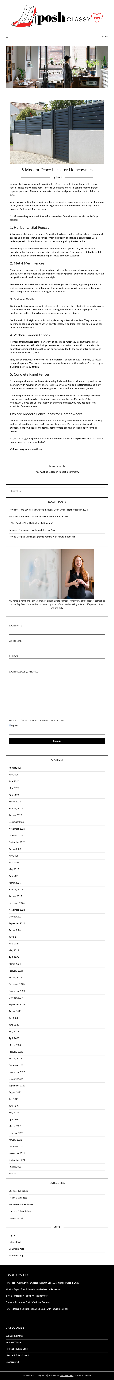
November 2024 (17, 910)
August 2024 (15, 930)
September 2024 (17, 923)
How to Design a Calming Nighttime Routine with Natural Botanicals (42, 537)
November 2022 (17, 1072)
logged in (53, 472)
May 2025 (14, 869)
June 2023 (14, 1025)
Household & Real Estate (21, 1204)
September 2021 (17, 1160)
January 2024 (15, 977)
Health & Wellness (18, 1198)
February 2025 (16, 890)
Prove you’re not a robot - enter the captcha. (37, 720)
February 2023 (16, 1052)
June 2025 (14, 863)
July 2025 (14, 856)
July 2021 (14, 1174)
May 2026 (14, 788)
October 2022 (16, 1079)
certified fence (19, 406)
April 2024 (14, 957)
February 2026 (16, 808)
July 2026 (14, 775)
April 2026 (14, 795)
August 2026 (15, 768)
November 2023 (17, 991)
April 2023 (14, 1038)
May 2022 (14, 1113)
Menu (105, 36)
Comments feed (16, 1249)
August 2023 (15, 1011)
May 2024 (14, 950)
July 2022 (14, 1099)
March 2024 (15, 964)
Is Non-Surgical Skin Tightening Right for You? (31, 523)
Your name (15, 626)
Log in (12, 1235)
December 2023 (17, 984)
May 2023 (14, 1032)
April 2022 (14, 1119)
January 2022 (15, 1140)
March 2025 (15, 883)
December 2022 (17, 1065)
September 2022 (17, 1086)
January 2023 (15, 1059)
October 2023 (16, 998)
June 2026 (14, 781)
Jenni (59, 177)
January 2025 (15, 896)
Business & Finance (18, 1191)
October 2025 (16, 835)
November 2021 (17, 1153)
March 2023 (15, 1045)
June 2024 (14, 944)
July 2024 (14, 937)
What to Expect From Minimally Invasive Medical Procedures (38, 516)
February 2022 (16, 1133)
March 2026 (15, 802)
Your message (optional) (23, 672)
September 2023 (17, 1004)
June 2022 (14, 1106)
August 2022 (15, 1092)
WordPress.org (16, 1256)
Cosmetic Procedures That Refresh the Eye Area (32, 530)
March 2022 (15, 1126)
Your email (15, 641)
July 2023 (14, 1018)
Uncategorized (16, 1218)
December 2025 (17, 822)
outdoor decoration (20, 313)
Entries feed (14, 1242)
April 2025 (14, 876)
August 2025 (15, 849)
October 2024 (16, 917)
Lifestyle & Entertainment (21, 1211)
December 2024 (17, 903)
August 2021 (15, 1167)
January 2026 (15, 815)
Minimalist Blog (67, 1376)
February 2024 (16, 971)
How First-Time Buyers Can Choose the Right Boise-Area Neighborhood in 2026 (48, 510)
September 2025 (17, 842)
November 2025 (17, 829)
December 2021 (17, 1146)
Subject (13, 656)
